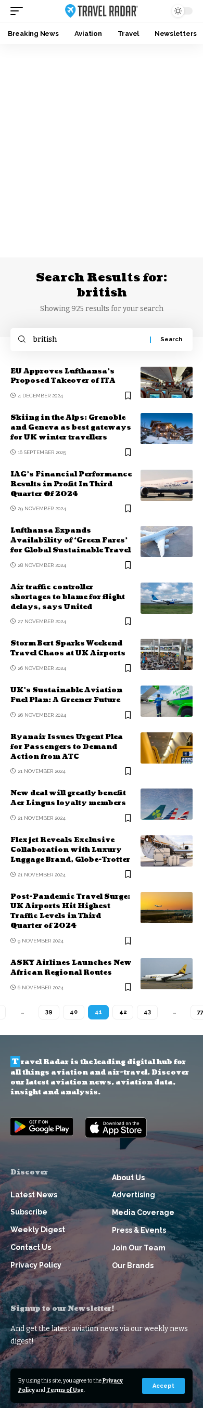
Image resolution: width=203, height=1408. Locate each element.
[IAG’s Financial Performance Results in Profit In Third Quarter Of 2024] (167, 485)
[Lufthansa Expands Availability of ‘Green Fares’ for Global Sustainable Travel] (167, 541)
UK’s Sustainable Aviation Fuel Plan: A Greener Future (66, 695)
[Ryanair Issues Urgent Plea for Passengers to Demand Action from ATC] (167, 748)
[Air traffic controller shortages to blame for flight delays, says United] (167, 598)
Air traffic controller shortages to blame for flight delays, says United (67, 597)
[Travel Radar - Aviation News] (101, 11)
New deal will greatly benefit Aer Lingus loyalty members (68, 798)
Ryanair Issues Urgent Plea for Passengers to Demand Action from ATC (66, 746)
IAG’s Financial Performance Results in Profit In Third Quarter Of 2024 (71, 484)
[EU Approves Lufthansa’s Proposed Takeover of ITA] (167, 382)
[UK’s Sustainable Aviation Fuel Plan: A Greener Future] (167, 701)
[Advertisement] (101, 150)
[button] (163, 1386)
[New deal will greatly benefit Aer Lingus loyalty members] (167, 804)
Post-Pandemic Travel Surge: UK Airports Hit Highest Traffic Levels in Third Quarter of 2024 (70, 911)
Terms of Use (65, 1390)
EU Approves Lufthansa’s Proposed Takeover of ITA (63, 376)
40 (74, 1012)
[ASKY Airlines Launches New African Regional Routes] (167, 973)
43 (147, 1012)
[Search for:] (88, 339)
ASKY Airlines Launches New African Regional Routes (71, 967)
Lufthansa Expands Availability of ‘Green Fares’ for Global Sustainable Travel (70, 540)
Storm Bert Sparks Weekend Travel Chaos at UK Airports (67, 648)
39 (49, 1012)
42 (122, 1012)
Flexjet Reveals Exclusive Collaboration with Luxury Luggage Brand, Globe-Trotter (70, 849)
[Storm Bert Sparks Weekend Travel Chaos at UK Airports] (167, 654)
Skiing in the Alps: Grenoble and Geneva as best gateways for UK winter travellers (70, 427)
